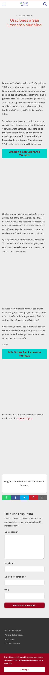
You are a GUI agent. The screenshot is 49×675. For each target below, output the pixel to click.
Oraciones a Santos (24, 15)
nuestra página (25, 418)
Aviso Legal (9, 639)
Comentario (11, 531)
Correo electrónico (15, 576)
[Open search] (45, 4)
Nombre (9, 563)
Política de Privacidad (13, 635)
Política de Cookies (12, 630)
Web (6, 590)
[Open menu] (4, 4)
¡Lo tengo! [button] (24, 670)
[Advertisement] (24, 55)
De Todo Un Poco (12, 643)
